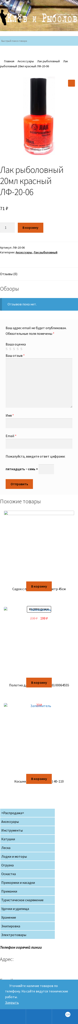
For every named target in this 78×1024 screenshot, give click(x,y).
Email (11, 436)
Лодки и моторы (14, 856)
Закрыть (12, 1002)
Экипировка (10, 926)
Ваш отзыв (15, 355)
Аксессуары (26, 61)
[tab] (39, 274)
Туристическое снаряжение (22, 900)
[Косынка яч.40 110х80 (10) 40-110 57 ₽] (39, 738)
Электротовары (13, 935)
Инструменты (12, 830)
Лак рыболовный (48, 61)
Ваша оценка (16, 344)
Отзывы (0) (8, 274)
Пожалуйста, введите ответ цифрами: (35, 456)
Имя (10, 415)
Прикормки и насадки (18, 882)
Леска (5, 847)
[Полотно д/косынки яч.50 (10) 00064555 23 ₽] (39, 642)
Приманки (9, 891)
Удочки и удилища (15, 908)
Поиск (39, 1016)
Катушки (8, 839)
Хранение (8, 917)
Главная (9, 61)
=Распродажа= (12, 813)
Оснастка (8, 874)
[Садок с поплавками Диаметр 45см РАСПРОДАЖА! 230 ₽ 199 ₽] (39, 546)
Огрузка (7, 865)
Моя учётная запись (13, 1016)
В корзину (30, 227)
